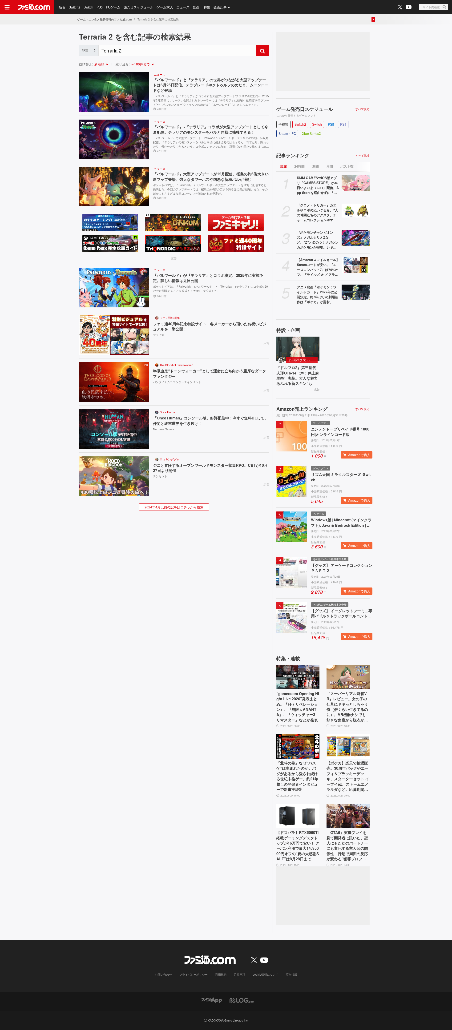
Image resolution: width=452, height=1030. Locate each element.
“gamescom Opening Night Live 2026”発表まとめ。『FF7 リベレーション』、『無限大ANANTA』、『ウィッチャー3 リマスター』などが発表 (297, 707)
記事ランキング (292, 155)
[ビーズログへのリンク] (242, 1000)
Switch (88, 7)
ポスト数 (347, 166)
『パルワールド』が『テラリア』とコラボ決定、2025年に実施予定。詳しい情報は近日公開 (208, 278)
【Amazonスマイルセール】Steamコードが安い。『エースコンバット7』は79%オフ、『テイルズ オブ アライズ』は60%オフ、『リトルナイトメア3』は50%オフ (318, 267)
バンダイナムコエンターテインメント (177, 382)
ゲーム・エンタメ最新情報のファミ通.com (104, 19)
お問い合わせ (163, 974)
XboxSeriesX (311, 133)
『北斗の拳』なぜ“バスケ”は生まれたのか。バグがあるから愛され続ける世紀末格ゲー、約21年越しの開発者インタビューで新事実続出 (297, 776)
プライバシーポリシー (193, 974)
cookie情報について (265, 974)
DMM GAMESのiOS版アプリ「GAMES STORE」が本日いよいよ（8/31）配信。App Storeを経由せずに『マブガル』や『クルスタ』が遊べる (318, 185)
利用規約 (220, 974)
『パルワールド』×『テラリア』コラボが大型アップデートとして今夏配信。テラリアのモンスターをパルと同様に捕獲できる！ (210, 129)
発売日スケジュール (138, 7)
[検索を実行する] (262, 50)
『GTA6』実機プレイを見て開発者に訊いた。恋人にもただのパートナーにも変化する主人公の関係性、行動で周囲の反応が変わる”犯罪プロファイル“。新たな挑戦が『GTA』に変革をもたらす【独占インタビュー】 (348, 845)
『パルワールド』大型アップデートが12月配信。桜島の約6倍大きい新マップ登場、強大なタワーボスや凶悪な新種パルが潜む (211, 176)
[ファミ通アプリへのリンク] (212, 1000)
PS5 (100, 7)
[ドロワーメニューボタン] (7, 7)
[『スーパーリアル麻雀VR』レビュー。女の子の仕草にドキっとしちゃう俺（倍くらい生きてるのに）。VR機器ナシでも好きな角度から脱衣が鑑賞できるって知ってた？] (348, 677)
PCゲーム (113, 7)
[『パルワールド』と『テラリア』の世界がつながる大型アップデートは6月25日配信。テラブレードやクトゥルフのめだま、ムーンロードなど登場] (114, 92)
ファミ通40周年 (170, 318)
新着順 (99, 64)
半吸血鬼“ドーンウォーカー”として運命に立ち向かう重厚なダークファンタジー (209, 373)
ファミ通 (158, 335)
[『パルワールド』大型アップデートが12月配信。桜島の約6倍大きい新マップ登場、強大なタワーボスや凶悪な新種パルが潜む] (114, 186)
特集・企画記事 (215, 7)
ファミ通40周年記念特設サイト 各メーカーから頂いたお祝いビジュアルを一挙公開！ (209, 326)
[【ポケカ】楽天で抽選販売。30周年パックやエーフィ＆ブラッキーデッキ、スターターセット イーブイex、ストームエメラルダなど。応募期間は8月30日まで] (348, 746)
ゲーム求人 (165, 7)
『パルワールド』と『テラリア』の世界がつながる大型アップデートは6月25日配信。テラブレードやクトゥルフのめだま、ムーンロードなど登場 (211, 85)
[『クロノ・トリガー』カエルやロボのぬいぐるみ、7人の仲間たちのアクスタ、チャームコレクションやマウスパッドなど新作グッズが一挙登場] (356, 210)
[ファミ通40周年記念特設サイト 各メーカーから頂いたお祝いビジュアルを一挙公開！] (114, 334)
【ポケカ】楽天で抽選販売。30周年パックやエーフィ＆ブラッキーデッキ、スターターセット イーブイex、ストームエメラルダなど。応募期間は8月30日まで (348, 776)
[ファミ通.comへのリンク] (34, 7)
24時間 (299, 166)
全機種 (283, 124)
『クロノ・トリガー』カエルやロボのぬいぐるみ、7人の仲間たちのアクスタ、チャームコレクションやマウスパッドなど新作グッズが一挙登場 (317, 212)
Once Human (168, 412)
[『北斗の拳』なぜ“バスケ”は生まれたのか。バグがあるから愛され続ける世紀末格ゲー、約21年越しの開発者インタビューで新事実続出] (297, 746)
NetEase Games (163, 429)
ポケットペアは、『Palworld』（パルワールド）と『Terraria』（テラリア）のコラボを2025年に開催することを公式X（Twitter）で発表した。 (210, 288)
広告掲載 (291, 974)
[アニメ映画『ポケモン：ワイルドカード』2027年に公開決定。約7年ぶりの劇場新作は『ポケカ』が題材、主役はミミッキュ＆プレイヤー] (356, 292)
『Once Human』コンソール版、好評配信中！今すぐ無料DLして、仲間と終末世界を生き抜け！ (210, 420)
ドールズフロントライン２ (303, 360)
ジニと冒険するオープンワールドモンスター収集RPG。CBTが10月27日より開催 (210, 468)
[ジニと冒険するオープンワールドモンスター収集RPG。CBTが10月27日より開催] (114, 476)
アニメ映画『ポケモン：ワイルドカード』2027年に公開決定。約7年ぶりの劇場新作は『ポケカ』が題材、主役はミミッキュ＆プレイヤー (317, 294)
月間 (329, 166)
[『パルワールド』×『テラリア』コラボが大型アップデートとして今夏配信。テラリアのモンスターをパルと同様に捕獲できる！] (114, 139)
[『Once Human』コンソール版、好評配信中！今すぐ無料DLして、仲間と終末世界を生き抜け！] (114, 429)
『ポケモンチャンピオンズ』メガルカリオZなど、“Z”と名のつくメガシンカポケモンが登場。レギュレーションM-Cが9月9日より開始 (318, 240)
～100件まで (140, 64)
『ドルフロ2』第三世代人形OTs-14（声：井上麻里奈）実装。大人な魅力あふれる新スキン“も (297, 375)
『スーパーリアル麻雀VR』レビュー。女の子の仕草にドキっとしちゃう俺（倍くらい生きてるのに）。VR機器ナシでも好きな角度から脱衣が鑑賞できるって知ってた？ (347, 707)
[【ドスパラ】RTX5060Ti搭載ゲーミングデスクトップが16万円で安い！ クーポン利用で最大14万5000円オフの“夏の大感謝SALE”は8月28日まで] (297, 816)
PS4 (343, 124)
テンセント (160, 476)
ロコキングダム (169, 459)
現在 (283, 166)
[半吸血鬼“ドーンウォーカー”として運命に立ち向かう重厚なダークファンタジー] (114, 382)
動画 (196, 7)
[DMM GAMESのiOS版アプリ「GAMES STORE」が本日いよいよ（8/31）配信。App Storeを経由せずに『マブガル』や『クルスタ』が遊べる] (356, 183)
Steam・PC (287, 133)
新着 (62, 7)
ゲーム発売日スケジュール (304, 109)
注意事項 (239, 974)
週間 (315, 166)
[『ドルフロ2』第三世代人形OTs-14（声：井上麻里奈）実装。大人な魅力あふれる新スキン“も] (297, 349)
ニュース (183, 7)
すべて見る (362, 109)
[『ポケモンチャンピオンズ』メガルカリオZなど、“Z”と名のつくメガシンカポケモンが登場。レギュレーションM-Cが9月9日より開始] (356, 238)
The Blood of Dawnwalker (176, 365)
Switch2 (74, 7)
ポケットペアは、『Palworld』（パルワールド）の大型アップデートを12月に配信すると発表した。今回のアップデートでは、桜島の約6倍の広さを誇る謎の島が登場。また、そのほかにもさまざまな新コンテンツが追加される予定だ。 (210, 189)
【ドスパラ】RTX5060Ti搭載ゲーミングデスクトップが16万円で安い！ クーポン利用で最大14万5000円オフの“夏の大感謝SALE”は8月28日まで (297, 845)
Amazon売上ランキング (301, 409)
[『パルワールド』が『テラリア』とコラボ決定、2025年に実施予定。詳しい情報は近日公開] (114, 287)
